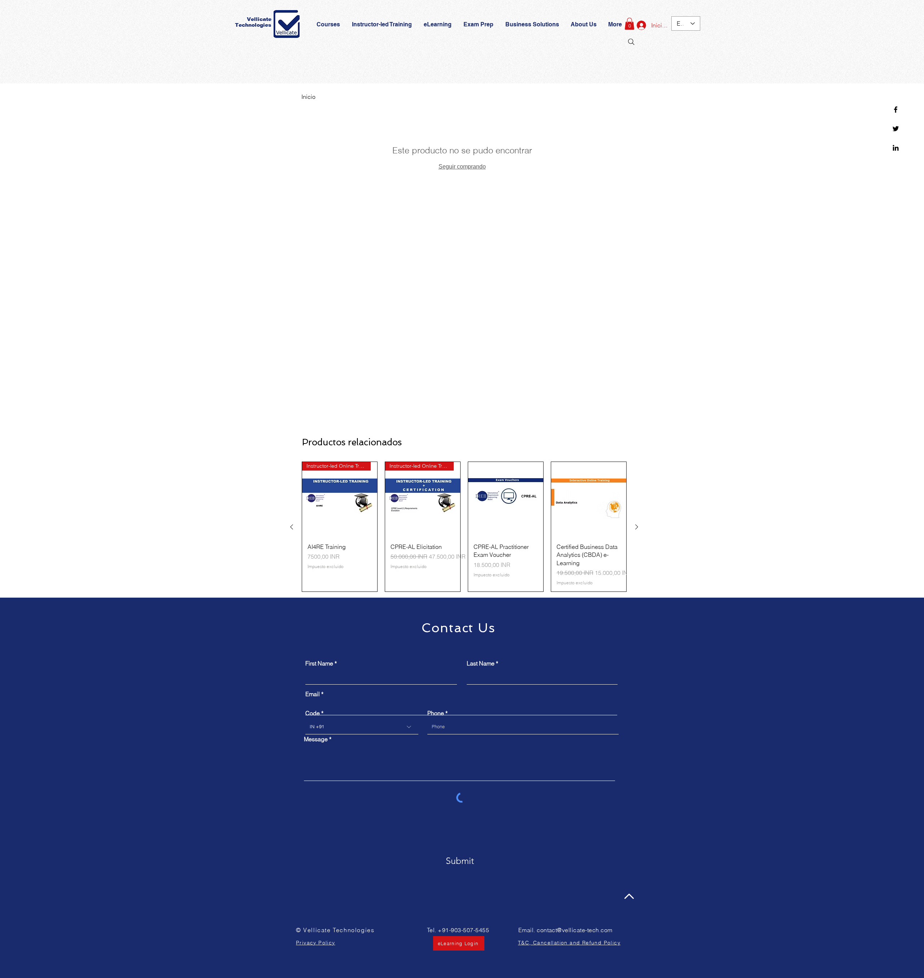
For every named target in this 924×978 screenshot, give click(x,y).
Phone (435, 713)
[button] (479, 25)
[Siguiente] (636, 527)
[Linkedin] (896, 148)
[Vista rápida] (505, 499)
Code (312, 713)
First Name (319, 663)
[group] (464, 527)
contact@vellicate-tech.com (574, 930)
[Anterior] (291, 527)
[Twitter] (896, 129)
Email (312, 694)
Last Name (480, 663)
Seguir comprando (462, 166)
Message (316, 739)
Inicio (308, 96)
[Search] (631, 41)
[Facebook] (896, 109)
